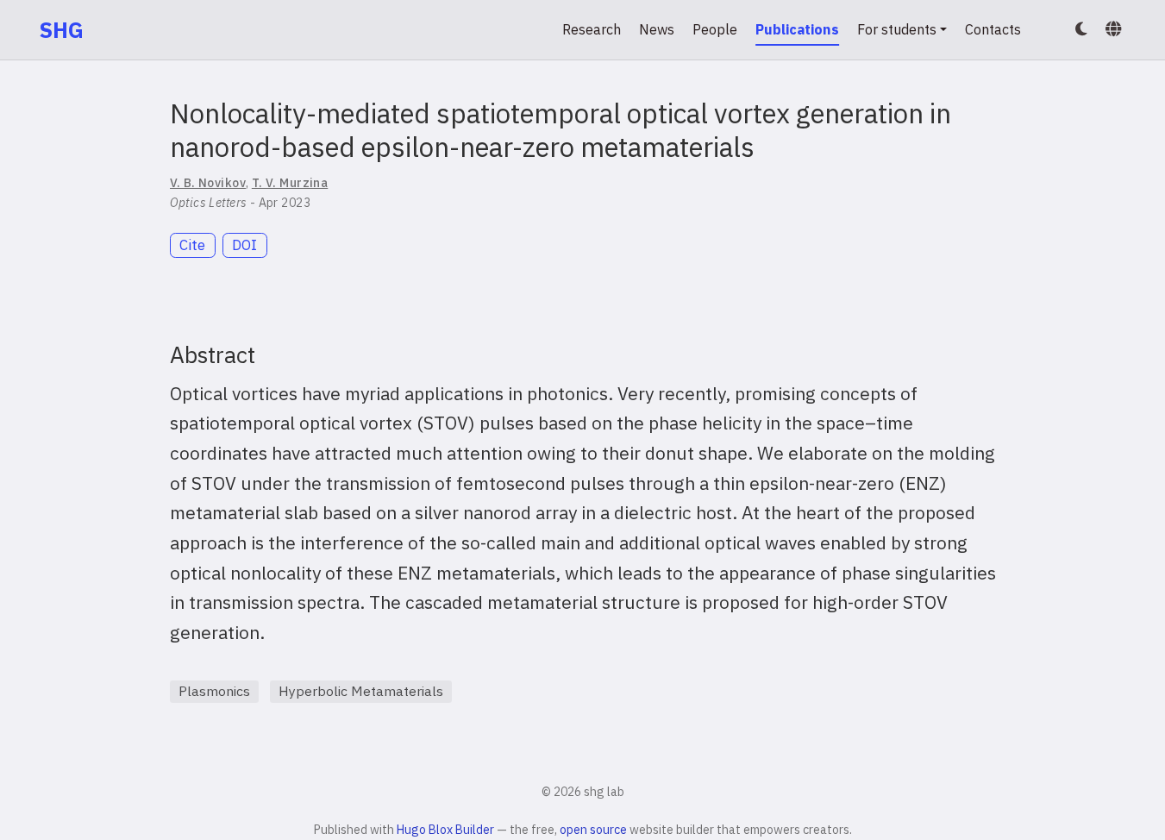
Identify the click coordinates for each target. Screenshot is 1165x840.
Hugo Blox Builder (445, 829)
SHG (62, 30)
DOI (244, 244)
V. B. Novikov (208, 183)
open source (593, 829)
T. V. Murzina (290, 183)
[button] (1081, 30)
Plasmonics (214, 690)
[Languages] (1115, 30)
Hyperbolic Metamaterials (361, 690)
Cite (192, 244)
